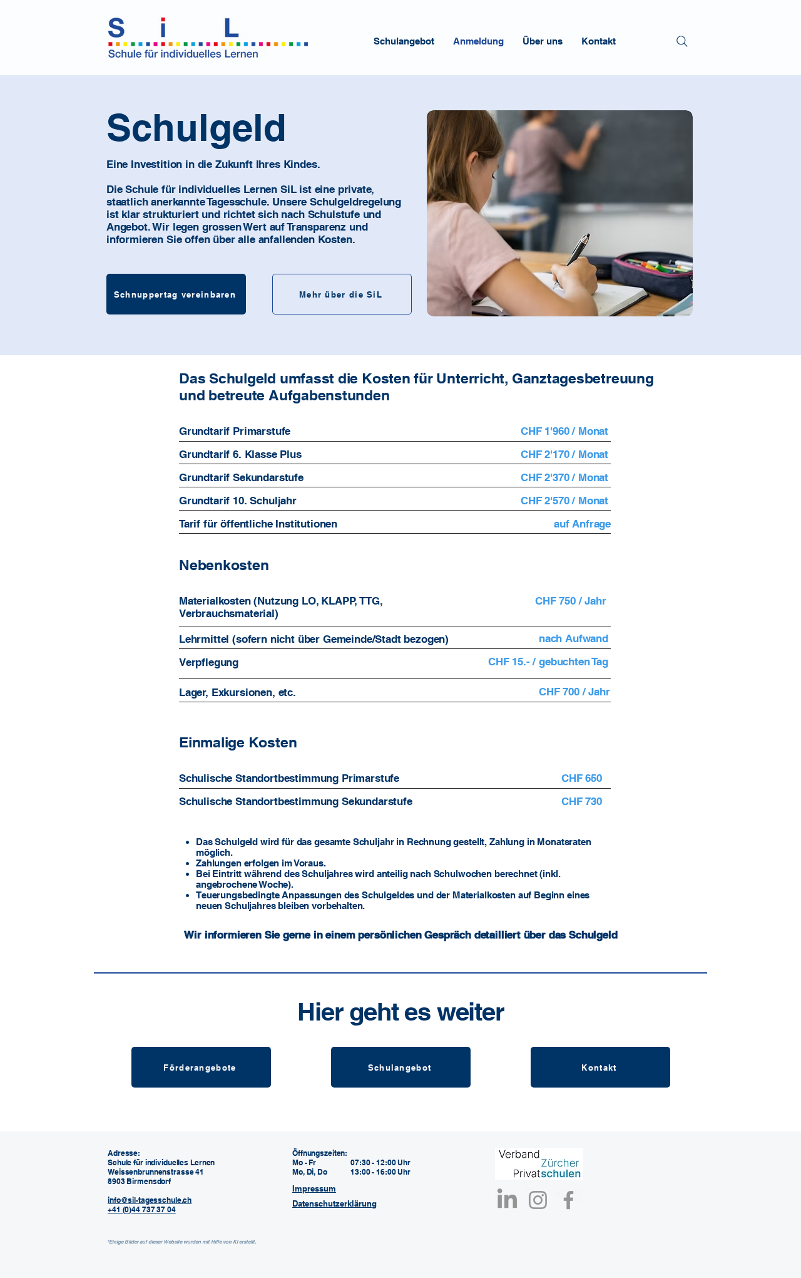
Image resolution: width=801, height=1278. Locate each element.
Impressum (314, 1188)
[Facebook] (568, 1200)
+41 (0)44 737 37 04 (142, 1209)
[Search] (682, 41)
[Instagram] (538, 1200)
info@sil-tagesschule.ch (149, 1200)
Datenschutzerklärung (334, 1203)
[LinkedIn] (507, 1200)
